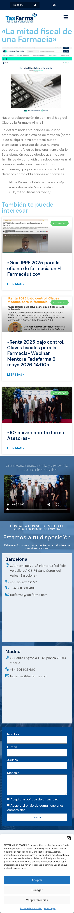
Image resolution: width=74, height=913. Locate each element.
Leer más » (15, 284)
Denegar (37, 890)
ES (54, 5)
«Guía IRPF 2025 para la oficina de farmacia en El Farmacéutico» (34, 268)
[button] (68, 838)
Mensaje (13, 772)
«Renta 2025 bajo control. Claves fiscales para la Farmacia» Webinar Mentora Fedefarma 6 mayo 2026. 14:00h (35, 353)
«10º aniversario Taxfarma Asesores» (35, 435)
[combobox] (22, 5)
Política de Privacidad (31, 908)
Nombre (13, 734)
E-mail (12, 747)
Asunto (12, 760)
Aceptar (37, 880)
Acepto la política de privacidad (34, 799)
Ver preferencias (37, 900)
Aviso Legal (50, 908)
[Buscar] (37, 5)
